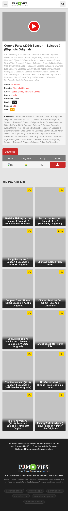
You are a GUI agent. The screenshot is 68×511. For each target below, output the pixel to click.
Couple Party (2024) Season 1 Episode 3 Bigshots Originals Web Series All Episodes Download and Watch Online (33, 130)
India (15, 95)
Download (10, 151)
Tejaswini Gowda (32, 91)
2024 (15, 105)
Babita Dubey (18, 91)
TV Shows (15, 84)
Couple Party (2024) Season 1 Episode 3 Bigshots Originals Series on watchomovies (33, 121)
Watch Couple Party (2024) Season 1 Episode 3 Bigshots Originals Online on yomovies (32, 140)
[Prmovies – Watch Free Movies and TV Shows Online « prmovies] (20, 4)
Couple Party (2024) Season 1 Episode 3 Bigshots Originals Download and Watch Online (33, 118)
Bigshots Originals (21, 87)
